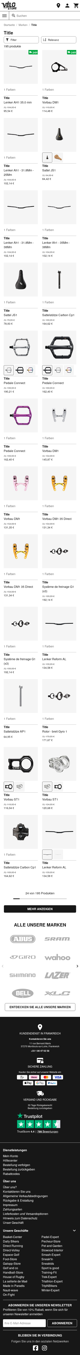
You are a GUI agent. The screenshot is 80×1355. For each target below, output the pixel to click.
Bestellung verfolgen (16, 1165)
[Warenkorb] (76, 6)
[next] (77, 966)
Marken (23, 25)
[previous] (2, 966)
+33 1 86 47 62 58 (40, 1050)
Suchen (22, 16)
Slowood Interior (52, 1250)
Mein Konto (10, 1156)
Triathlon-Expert (52, 1281)
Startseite (9, 25)
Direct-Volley (11, 1250)
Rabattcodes (11, 1174)
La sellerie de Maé (15, 1281)
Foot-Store (10, 1259)
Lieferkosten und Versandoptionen (25, 1214)
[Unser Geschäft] (58, 6)
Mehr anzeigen (40, 909)
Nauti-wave (10, 1290)
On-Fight (9, 1294)
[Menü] (4, 15)
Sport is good (50, 1268)
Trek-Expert (49, 1277)
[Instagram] (44, 1348)
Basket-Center (12, 1237)
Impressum (10, 1205)
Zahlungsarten (12, 1209)
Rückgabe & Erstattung (18, 1200)
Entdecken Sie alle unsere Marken (40, 1007)
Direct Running (13, 1246)
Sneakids (47, 1263)
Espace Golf (11, 1254)
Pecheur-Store (50, 1241)
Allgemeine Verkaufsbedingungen (25, 1196)
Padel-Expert (50, 1237)
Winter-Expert (50, 1290)
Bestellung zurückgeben (40, 1108)
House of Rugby (13, 1277)
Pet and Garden (51, 1246)
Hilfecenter (10, 1160)
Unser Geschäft (13, 1222)
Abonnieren (62, 1323)
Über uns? (10, 1187)
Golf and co (10, 1268)
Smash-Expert (50, 1254)
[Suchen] (13, 15)
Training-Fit (49, 1272)
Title (7, 98)
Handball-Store (13, 1272)
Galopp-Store (12, 1263)
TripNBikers (49, 1286)
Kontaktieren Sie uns (40, 1038)
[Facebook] (36, 1348)
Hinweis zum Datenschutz (20, 1218)
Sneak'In (47, 1259)
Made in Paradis (14, 1286)
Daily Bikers (11, 1241)
